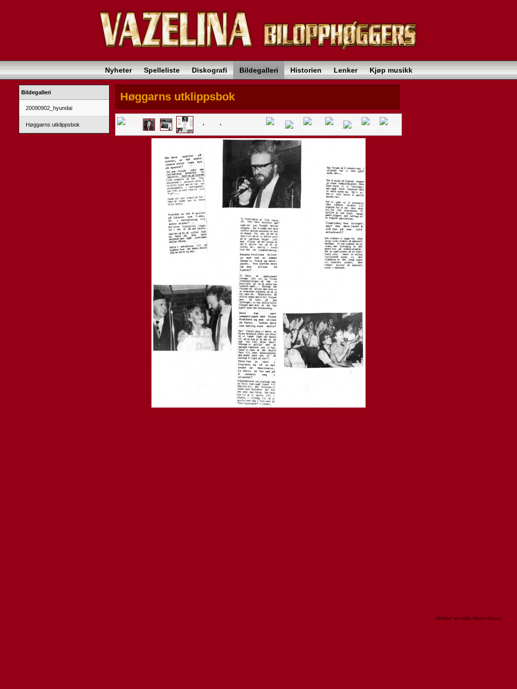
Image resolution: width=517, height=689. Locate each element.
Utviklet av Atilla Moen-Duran (469, 618)
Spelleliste (162, 70)
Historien (306, 70)
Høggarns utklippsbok (52, 125)
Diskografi (209, 70)
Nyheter (118, 70)
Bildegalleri (258, 70)
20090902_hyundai (48, 108)
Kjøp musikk (391, 70)
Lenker (345, 70)
